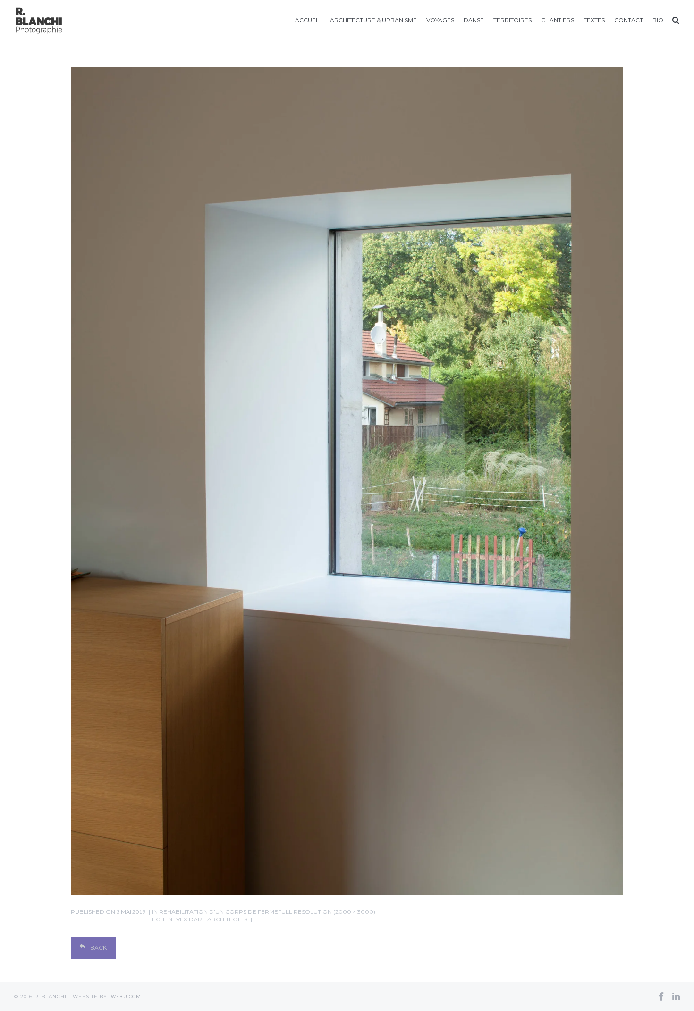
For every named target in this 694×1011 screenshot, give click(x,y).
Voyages (440, 20)
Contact (628, 20)
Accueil (308, 20)
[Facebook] (661, 996)
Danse (474, 20)
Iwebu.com (125, 996)
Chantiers (557, 20)
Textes (594, 20)
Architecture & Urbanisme (373, 20)
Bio (657, 20)
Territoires (512, 20)
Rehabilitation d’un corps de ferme (215, 915)
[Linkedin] (676, 996)
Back (98, 947)
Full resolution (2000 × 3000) (326, 911)
